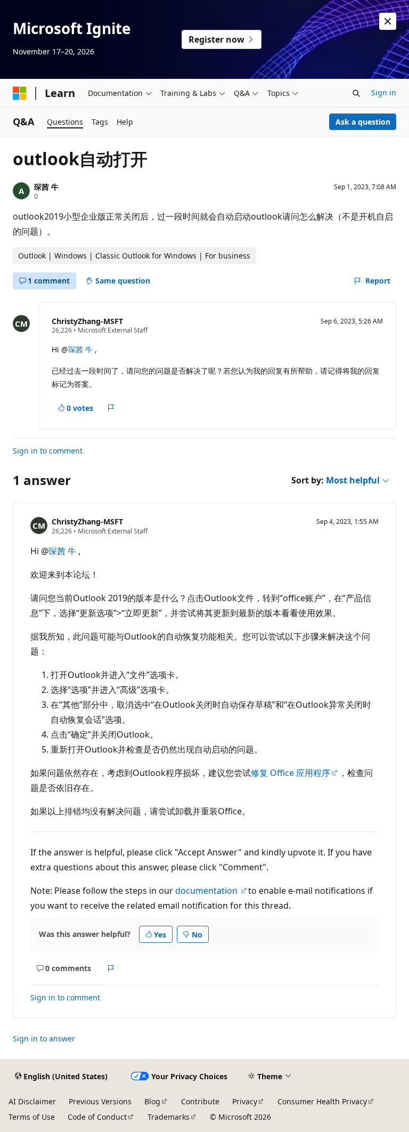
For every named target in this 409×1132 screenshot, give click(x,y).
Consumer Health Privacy (322, 1101)
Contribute (200, 1101)
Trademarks (169, 1117)
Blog (152, 1101)
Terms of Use (32, 1117)
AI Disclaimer (32, 1101)
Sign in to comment (48, 451)
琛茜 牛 (46, 187)
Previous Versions (100, 1101)
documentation (207, 890)
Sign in (383, 92)
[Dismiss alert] (387, 21)
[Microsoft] (20, 93)
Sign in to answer (44, 1038)
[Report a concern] (111, 407)
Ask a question (363, 122)
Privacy (244, 1101)
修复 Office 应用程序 (290, 773)
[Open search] (356, 93)
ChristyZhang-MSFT (87, 321)
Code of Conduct (97, 1117)
